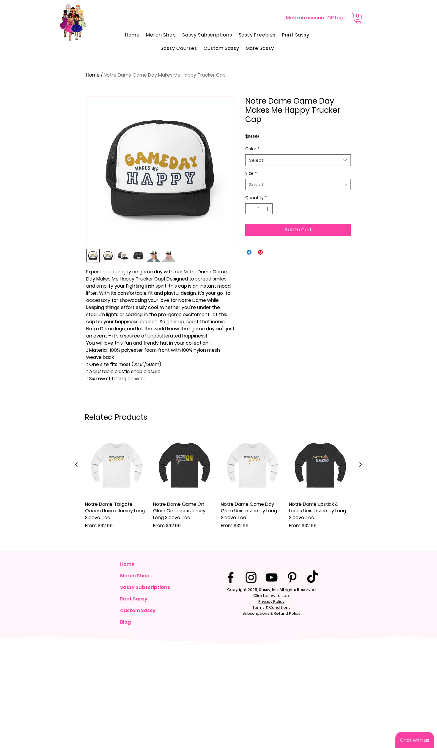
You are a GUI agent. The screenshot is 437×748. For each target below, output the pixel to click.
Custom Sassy (137, 610)
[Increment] (268, 209)
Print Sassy (133, 598)
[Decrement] (250, 209)
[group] (218, 489)
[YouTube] (271, 577)
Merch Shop (135, 575)
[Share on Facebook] (249, 252)
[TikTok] (312, 577)
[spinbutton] (259, 209)
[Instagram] (251, 577)
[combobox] (298, 160)
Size (251, 173)
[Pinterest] (292, 577)
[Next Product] (360, 464)
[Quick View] (116, 465)
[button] (358, 18)
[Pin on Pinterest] (260, 252)
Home (93, 75)
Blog (125, 622)
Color (252, 149)
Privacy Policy (271, 601)
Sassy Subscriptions (144, 587)
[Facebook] (230, 577)
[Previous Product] (76, 464)
